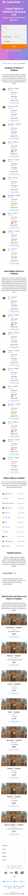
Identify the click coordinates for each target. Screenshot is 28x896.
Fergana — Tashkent (13, 350)
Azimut (6, 531)
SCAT (6, 522)
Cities (15, 63)
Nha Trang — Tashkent (14, 740)
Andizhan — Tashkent (13, 231)
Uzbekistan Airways (9, 503)
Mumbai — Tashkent (14, 797)
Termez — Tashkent (13, 106)
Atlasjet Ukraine (8, 493)
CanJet (6, 498)
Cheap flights (7, 63)
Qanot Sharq (8, 517)
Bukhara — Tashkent (13, 88)
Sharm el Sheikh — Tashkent (14, 825)
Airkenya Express (9, 541)
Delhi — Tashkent (14, 712)
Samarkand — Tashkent (14, 124)
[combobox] (15, 27)
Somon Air (7, 512)
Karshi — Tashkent (13, 142)
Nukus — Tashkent (13, 177)
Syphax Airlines (8, 508)
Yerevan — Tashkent (14, 768)
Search (14, 46)
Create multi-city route (15, 50)
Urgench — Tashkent (13, 159)
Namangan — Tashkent (14, 195)
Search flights (15, 102)
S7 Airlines (7, 527)
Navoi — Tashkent (13, 213)
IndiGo (6, 536)
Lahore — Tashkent (14, 684)
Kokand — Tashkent (13, 315)
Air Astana (7, 546)
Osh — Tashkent (12, 249)
